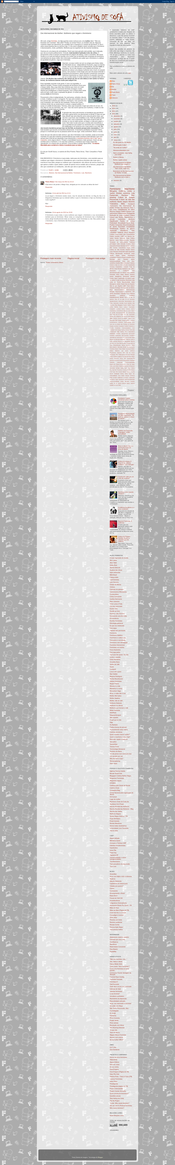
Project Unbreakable (116, 1088)
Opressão (122, 238)
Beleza (122, 263)
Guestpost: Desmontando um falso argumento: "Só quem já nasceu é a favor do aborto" (126, 416)
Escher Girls (114, 609)
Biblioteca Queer (115, 840)
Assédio (118, 263)
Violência (120, 232)
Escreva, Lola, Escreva (117, 613)
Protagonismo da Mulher (128, 288)
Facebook (121, 326)
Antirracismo (114, 206)
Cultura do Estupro (126, 197)
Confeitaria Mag (115, 790)
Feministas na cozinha (117, 647)
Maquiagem (123, 339)
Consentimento (130, 234)
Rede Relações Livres (117, 1115)
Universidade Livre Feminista (119, 828)
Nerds (122, 284)
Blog (116, 305)
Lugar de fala (127, 337)
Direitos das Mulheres (122, 207)
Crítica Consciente (116, 596)
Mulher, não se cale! (116, 700)
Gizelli (51, 170)
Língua (133, 337)
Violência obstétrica (127, 295)
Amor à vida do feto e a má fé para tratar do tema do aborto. (125, 447)
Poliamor (112, 288)
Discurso (112, 211)
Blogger (100, 1157)
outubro (116, 121)
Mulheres (132, 219)
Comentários (113, 310)
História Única (124, 331)
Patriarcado (114, 195)
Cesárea (112, 267)
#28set (126, 297)
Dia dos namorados (129, 314)
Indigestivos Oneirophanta (118, 903)
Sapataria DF (114, 855)
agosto (116, 126)
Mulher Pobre (118, 349)
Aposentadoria (128, 301)
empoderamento (114, 297)
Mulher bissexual (126, 349)
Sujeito (122, 368)
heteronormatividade (130, 379)
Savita (111, 293)
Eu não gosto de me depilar (122, 142)
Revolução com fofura (117, 1025)
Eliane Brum (114, 896)
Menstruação (119, 253)
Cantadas (125, 265)
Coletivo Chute (114, 788)
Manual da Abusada (115, 339)
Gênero (127, 274)
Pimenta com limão (116, 920)
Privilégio (117, 288)
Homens (132, 274)
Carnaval (118, 309)
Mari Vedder (114, 674)
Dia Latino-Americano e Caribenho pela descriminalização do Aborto (122, 270)
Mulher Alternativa (115, 696)
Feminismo (77, 173)
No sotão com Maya (116, 1006)
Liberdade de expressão (116, 337)
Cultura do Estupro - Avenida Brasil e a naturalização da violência (124, 539)
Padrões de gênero (127, 228)
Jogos (115, 278)
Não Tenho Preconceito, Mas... (120, 1008)
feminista (54, 41)
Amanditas (113, 874)
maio (115, 134)
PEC (117, 354)
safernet (133, 383)
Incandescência (115, 900)
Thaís (113, 95)
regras (128, 383)
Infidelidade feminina (115, 333)
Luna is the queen (115, 671)
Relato (124, 257)
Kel (113, 86)
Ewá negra (113, 628)
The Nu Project (114, 1101)
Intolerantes (118, 335)
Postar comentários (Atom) (54, 262)
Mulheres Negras (115, 814)
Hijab (118, 331)
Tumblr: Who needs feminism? (119, 1103)
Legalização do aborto (124, 278)
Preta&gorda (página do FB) (119, 1086)
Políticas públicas (117, 356)
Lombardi (113, 669)
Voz (134, 373)
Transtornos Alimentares (129, 370)
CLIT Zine (113, 1047)
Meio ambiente (113, 347)
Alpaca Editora (114, 1062)
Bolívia (111, 307)
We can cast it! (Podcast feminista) (121, 1105)
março (116, 140)
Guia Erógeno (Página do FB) (119, 1072)
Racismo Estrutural (114, 360)
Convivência (120, 310)
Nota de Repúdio (130, 284)
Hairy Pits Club (114, 1074)
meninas (132, 381)
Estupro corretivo (114, 326)
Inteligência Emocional (122, 276)
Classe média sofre (120, 234)
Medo (133, 345)
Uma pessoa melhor (116, 929)
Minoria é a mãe (115, 686)
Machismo (88, 173)
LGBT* (122, 236)
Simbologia (121, 366)
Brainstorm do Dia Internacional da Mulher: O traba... (123, 172)
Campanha (112, 309)
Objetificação (114, 221)
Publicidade (113, 223)
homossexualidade (115, 261)
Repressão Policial (114, 364)
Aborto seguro (122, 202)
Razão (121, 360)
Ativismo (51, 173)
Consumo (125, 267)
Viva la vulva (114, 830)
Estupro (128, 211)
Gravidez (117, 236)
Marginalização (117, 345)
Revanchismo (123, 364)
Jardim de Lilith (115, 664)
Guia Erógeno (114, 1069)
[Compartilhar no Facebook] (70, 170)
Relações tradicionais (116, 362)
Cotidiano (126, 215)
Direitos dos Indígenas (115, 316)
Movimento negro (129, 253)
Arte (134, 301)
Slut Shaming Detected (117, 1027)
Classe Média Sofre (116, 964)
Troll (111, 371)
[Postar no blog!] (66, 170)
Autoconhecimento (115, 246)
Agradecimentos (114, 301)
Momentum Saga (115, 691)
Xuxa (119, 375)
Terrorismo (119, 370)
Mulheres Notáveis (116, 703)
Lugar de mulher (115, 799)
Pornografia (125, 356)
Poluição (132, 354)
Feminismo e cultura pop (118, 638)
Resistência (124, 230)
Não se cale (113, 286)
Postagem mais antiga (95, 258)
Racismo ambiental (116, 922)
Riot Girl (129, 364)
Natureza (119, 352)
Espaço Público (121, 211)
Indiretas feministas (116, 991)
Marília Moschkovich (116, 679)
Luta (82, 173)
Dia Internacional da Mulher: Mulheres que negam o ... (122, 163)
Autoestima (114, 204)
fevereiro (117, 180)
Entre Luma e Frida (116, 604)
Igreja (127, 251)
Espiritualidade (127, 322)
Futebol (112, 236)
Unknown (115, 98)
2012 (114, 114)
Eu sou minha (114, 1067)
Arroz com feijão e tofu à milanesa (121, 876)
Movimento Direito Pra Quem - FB (121, 905)
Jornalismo (132, 335)
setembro (117, 124)
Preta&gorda (114, 1084)
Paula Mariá (116, 92)
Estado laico (120, 324)
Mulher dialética (115, 698)
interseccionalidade (114, 381)
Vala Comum (119, 371)
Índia (119, 385)
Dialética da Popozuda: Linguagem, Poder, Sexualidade (125, 432)
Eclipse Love (131, 318)
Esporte (128, 249)
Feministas (117, 328)
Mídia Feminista (115, 710)
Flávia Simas (49, 182)
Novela (117, 238)
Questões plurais (115, 1096)
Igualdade (132, 251)
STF (133, 291)
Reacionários (126, 360)
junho (116, 132)
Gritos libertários (115, 659)
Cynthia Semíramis (116, 599)
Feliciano (115, 251)
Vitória (126, 373)
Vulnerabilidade (113, 375)
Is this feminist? (115, 994)
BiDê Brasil (113, 575)
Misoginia (113, 191)
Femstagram (114, 982)
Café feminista (114, 580)
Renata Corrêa (114, 924)
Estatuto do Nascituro (129, 324)
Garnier (127, 330)
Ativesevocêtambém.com (121, 150)
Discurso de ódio (126, 316)
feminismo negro (114, 379)
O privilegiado (114, 1011)
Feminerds (113, 633)
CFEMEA (113, 783)
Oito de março (130, 352)
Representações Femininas (123, 291)
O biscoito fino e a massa (118, 912)
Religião (112, 291)
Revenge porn (115, 259)
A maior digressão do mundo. (119, 558)
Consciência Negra (124, 247)
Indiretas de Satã (115, 989)
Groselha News (115, 662)
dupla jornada (113, 377)
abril (115, 137)
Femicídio (112, 274)
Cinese (112, 888)
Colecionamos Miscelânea (118, 592)
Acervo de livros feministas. (118, 1057)
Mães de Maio (114, 908)
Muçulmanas (113, 352)
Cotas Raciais (118, 269)
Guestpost (131, 204)
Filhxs (117, 274)
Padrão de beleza (127, 221)
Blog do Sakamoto (116, 881)
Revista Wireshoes (116, 823)
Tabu (133, 230)
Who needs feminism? (117, 1108)
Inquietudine (114, 848)
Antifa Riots (113, 565)
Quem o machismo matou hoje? (120, 737)
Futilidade (112, 330)
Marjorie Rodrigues (116, 676)
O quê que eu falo (115, 720)
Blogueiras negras (115, 780)
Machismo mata (130, 280)
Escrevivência (114, 618)
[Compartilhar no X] (68, 170)
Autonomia (116, 303)
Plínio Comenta (115, 1018)
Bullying (116, 307)
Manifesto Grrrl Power (117, 804)
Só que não (113, 1030)
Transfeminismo (115, 861)
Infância (112, 253)
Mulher (119, 284)
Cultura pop (114, 217)
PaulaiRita (113, 951)
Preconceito (114, 199)
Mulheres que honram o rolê (119, 708)
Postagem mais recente (50, 258)
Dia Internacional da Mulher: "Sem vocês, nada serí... (122, 167)
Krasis (112, 667)
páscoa (124, 383)
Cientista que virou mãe (117, 939)
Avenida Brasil (123, 303)
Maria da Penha (115, 282)
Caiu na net (118, 265)
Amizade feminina (126, 244)
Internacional (124, 333)
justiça (122, 381)
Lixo (123, 337)
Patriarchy (113, 1015)
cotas (118, 244)
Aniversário (121, 301)
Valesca (128, 371)
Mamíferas (113, 944)
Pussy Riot (123, 358)
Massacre (128, 345)
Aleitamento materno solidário (119, 937)
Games (123, 330)
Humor (112, 276)
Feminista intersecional (117, 645)
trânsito (122, 297)
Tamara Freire (114, 746)
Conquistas (118, 225)
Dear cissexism (115, 601)
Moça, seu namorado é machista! (120, 1003)
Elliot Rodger (118, 320)
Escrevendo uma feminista (118, 616)
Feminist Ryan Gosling (117, 977)
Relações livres (130, 257)
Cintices (112, 587)
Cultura (132, 215)
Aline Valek (113, 563)
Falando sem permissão (117, 630)
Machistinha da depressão (118, 998)
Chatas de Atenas (115, 584)
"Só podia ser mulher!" (120, 147)
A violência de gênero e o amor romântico (126, 508)
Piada (127, 238)
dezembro (117, 116)
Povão (111, 358)
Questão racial (114, 240)
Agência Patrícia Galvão (117, 771)
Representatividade (130, 362)
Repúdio (132, 240)
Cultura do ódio (115, 249)
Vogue (130, 373)
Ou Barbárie (114, 725)
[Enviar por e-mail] (64, 170)
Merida (124, 347)
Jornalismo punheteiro (117, 996)
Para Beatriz (114, 949)
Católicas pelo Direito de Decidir (120, 785)
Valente (124, 371)
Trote (127, 293)
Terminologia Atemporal (117, 749)
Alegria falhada (114, 838)
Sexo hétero (116, 366)
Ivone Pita (113, 850)
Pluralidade (113, 257)
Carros (123, 309)
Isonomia (126, 335)
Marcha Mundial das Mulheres (119, 806)
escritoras (125, 377)
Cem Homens (114, 582)
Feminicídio (122, 251)
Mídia (123, 204)
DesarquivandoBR (120, 312)
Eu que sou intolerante (117, 625)
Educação (112, 320)
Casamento (131, 265)
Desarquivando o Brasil (117, 893)
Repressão (113, 230)
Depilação (125, 269)
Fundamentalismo (126, 328)
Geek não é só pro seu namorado (120, 986)
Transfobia (113, 232)
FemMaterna (114, 942)
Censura (128, 309)
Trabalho (125, 259)
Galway (119, 330)
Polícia (111, 356)
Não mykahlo (114, 717)
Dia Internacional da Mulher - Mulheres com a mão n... (122, 176)
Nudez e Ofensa (118, 157)
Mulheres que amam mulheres (125, 350)
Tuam (113, 371)
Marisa (123, 345)
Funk (133, 328)
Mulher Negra (114, 255)
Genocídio (132, 330)
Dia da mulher (120, 314)
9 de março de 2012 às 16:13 (64, 182)
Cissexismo (119, 267)
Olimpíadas (112, 354)
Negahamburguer (115, 715)
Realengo (132, 360)
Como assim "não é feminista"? (120, 966)
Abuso (128, 223)
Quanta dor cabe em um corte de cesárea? (126, 477)
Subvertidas (113, 744)
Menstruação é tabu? (120, 145)
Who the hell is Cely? (116, 758)
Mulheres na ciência (116, 705)
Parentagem (131, 255)
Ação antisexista (115, 572)
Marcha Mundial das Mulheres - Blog (121, 809)
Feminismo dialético (116, 635)
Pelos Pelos (113, 1081)
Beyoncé (127, 263)
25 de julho (121, 299)
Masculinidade (126, 282)
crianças (127, 375)
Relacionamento (124, 240)
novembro (117, 119)
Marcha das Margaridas (124, 341)
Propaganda (131, 213)
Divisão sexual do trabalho (120, 318)
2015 (114, 106)
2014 (114, 108)
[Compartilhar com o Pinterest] (72, 170)
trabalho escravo (114, 385)
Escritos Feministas (116, 621)
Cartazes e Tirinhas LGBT (118, 843)
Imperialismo (131, 331)
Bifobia (126, 232)
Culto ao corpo (127, 310)
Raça (111, 290)
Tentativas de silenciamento (119, 242)
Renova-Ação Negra (116, 927)
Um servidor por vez (116, 756)
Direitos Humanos (123, 193)
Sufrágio (118, 368)
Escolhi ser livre (115, 611)
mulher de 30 (113, 383)
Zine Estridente (115, 1049)
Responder (48, 187)
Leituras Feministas (116, 1079)
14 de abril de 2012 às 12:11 (61, 193)
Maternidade (122, 213)
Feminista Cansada (116, 979)
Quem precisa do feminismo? (119, 1093)
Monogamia (113, 284)
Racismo (125, 195)
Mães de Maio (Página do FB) (119, 910)
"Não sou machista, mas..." (118, 959)
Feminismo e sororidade (117, 640)
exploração (132, 377)
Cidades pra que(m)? (116, 886)
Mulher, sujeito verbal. (120, 160)
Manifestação (114, 228)
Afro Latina (113, 560)
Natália (114, 89)
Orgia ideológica (115, 818)
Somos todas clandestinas (118, 826)
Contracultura (114, 594)
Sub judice (113, 742)
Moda (133, 282)
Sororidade (117, 293)
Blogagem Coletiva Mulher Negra (126, 305)
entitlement (120, 377)
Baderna (112, 879)
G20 (116, 330)
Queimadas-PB (131, 358)
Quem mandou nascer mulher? (120, 734)
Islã (122, 335)
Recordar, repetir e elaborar (119, 739)
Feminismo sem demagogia (119, 642)
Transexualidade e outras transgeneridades (118, 858)
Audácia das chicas (116, 570)
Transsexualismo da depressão (120, 864)
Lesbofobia (121, 219)
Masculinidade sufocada (117, 1001)
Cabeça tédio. (114, 577)
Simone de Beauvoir (130, 366)
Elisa (113, 81)
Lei (126, 236)
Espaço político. (126, 320)
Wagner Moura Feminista (118, 1035)
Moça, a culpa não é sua (118, 693)
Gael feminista (114, 984)
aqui (129, 73)
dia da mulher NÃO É (116, 1040)
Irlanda (112, 278)
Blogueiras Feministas (117, 778)
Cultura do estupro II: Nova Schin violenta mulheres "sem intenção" (126, 463)
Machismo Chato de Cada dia (119, 801)
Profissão (116, 358)
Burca (120, 307)
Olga (111, 722)
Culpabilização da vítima (126, 209)
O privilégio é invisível (117, 915)
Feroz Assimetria (115, 650)
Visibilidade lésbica (119, 373)
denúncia (132, 375)
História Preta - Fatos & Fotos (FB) (121, 1076)
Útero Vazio (113, 763)
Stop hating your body (117, 1098)
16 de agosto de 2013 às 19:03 (62, 212)
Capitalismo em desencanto (119, 883)
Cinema (133, 309)
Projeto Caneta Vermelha (118, 1091)
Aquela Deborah (115, 567)
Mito (128, 347)
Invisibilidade (130, 226)
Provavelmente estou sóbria (119, 729)
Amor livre (126, 261)
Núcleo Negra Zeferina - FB (119, 816)
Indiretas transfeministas (117, 845)
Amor (133, 244)
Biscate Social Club (116, 773)
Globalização (113, 331)
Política (133, 238)
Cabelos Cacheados (129, 307)
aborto (133, 259)
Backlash (123, 246)
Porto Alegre (132, 356)
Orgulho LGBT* (122, 286)
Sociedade (112, 368)
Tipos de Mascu (115, 1032)
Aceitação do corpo (116, 215)
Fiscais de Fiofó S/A (116, 898)
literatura (127, 381)
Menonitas (120, 347)
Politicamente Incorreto (124, 354)
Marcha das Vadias (116, 811)
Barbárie (130, 303)
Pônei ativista (114, 1023)
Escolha (122, 249)
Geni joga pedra (115, 652)
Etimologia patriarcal (116, 623)
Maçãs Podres (114, 683)
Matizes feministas (116, 681)
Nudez (123, 255)
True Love (113, 866)
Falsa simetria (131, 272)
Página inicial (73, 258)
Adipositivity (113, 1059)
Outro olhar (113, 917)
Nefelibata (113, 712)
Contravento (114, 891)
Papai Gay (113, 852)
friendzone (121, 379)
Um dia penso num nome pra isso (120, 754)
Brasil (127, 246)
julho (115, 129)
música (119, 383)
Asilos (111, 303)
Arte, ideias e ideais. (116, 961)
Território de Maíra (116, 751)
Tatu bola (114, 370)
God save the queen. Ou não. (119, 654)
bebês (122, 375)
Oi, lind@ (113, 1013)
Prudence (119, 257)
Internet (132, 276)
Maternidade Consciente (117, 947)
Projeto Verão (114, 1020)
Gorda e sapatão (115, 657)
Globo (122, 274)
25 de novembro (130, 299)
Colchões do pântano (116, 589)
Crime (133, 247)
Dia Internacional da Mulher (64, 173)
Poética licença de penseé (118, 727)
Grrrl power (113, 797)
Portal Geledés (114, 821)
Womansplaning (115, 761)
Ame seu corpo (115, 1064)
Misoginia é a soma (116, 688)
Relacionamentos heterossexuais (125, 290)
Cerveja (115, 247)
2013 (114, 111)
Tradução (123, 293)
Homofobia (121, 226)
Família (126, 326)
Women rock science (116, 1037)
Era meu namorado (116, 606)
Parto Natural (131, 286)
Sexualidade (122, 223)
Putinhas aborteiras (116, 732)
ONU (124, 352)
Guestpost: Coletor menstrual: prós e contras (126, 399)
